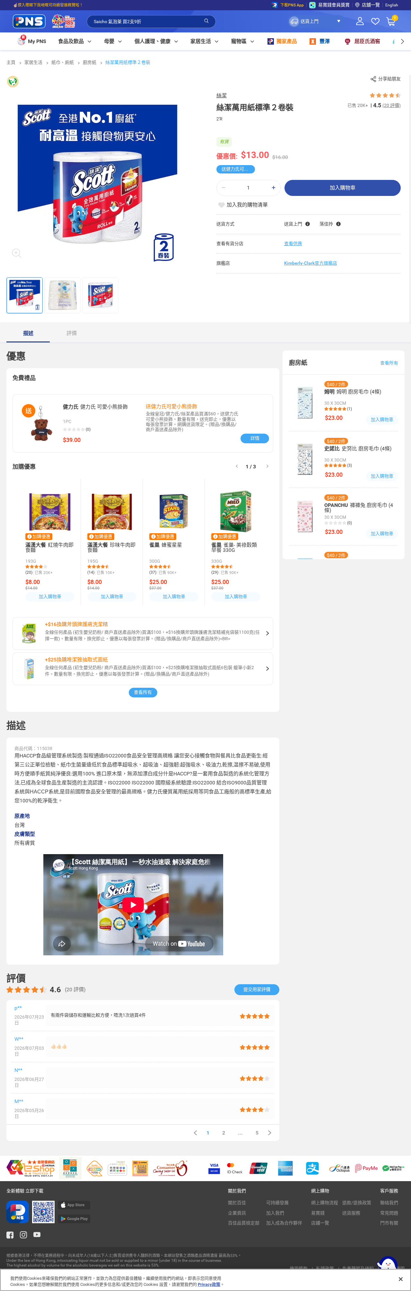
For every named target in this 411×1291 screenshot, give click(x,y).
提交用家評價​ (256, 989)
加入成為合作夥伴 (284, 1222)
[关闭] (401, 1279)
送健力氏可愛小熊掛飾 (238, 169)
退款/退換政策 (356, 1202)
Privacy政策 (209, 1284)
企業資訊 (237, 1213)
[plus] (273, 187)
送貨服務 (351, 1213)
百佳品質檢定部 (243, 1222)
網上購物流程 (324, 1202)
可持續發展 (277, 1202)
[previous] (195, 1132)
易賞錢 (318, 1213)
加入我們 (275, 1213)
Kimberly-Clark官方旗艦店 (310, 263)
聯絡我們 (389, 1202)
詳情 (254, 438)
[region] (205, 1280)
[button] (316, 21)
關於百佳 (237, 1202)
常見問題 (389, 1213)
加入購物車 (342, 188)
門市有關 (389, 1222)
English (391, 5)
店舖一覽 (371, 4)
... (240, 1133)
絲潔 (221, 96)
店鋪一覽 (320, 1222)
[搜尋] (206, 21)
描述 (28, 333)
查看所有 (143, 692)
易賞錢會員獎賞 (334, 4)
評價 (71, 333)
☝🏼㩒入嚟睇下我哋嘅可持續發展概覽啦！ (48, 5)
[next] (402, 41)
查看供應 (293, 243)
